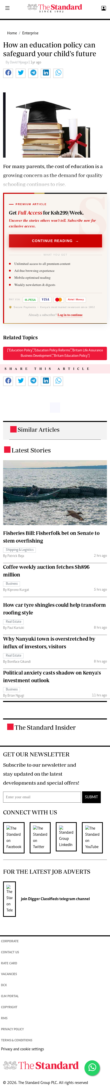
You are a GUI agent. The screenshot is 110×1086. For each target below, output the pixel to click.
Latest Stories (31, 450)
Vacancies (9, 974)
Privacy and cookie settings (22, 1049)
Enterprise (30, 33)
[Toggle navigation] (7, 8)
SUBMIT (91, 797)
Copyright (9, 1007)
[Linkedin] (69, 837)
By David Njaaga (17, 62)
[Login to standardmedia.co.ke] (103, 8)
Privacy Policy (12, 1029)
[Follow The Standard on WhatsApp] (92, 1068)
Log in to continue (70, 314)
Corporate (10, 941)
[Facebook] (16, 837)
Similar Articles (39, 429)
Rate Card (9, 963)
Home (12, 33)
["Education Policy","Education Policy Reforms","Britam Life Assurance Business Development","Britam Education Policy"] (55, 353)
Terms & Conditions (16, 1040)
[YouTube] (95, 837)
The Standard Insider (45, 727)
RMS (4, 1018)
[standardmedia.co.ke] (54, 8)
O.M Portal (10, 996)
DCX (4, 985)
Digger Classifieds (43, 899)
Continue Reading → (55, 241)
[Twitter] (43, 837)
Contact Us (10, 952)
